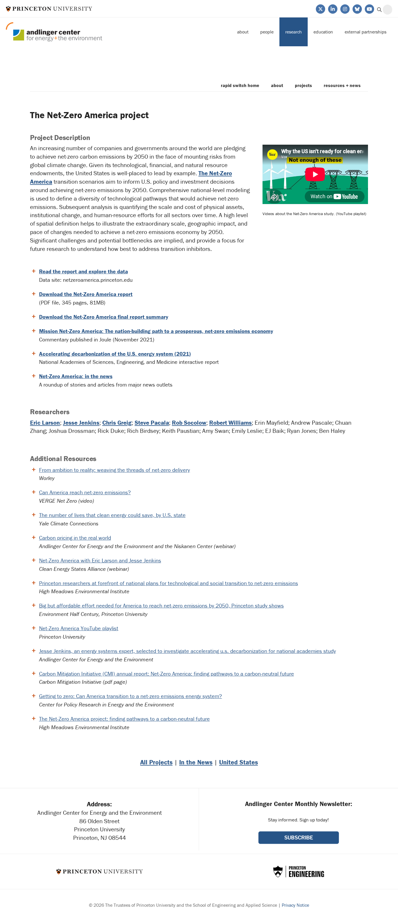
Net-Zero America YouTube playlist (78, 628)
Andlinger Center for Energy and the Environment (54, 31)
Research (293, 32)
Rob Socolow (189, 422)
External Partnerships (365, 32)
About (243, 32)
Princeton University (49, 8)
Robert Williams (230, 422)
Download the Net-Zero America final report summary (103, 316)
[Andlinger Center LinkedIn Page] (332, 8)
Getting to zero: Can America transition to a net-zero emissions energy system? (130, 695)
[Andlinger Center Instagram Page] (344, 8)
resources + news (342, 85)
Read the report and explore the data (83, 271)
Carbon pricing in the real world (75, 537)
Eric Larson (45, 422)
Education (323, 32)
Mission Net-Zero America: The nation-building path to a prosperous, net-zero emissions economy (156, 330)
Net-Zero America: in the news (75, 376)
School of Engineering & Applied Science (298, 871)
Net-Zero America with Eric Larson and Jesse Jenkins (100, 560)
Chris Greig (117, 422)
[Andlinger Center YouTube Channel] (369, 8)
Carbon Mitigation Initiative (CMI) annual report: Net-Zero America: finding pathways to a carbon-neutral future (166, 673)
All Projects (156, 762)
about (277, 85)
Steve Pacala (152, 422)
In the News (195, 762)
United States (238, 762)
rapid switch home (240, 85)
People (267, 32)
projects (303, 85)
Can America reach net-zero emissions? (85, 492)
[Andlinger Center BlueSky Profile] (357, 8)
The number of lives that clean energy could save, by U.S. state (112, 514)
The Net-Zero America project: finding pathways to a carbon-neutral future (124, 718)
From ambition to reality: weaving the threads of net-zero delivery (114, 469)
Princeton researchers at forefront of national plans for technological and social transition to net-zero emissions (168, 583)
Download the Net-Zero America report (86, 294)
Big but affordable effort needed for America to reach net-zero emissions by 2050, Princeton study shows (161, 605)
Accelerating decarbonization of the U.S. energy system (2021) (115, 353)
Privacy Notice (295, 905)
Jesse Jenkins (81, 422)
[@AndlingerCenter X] (320, 8)
